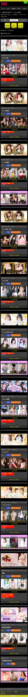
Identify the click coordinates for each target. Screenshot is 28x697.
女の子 (8, 8)
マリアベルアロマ (6, 504)
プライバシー (9, 691)
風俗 (5, 20)
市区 (14, 25)
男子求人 (19, 8)
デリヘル (3, 8)
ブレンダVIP (5, 280)
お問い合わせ (3, 691)
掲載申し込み (3, 693)
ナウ (2, 689)
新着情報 (13, 8)
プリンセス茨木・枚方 (7, 332)
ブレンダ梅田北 (6, 110)
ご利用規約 (16, 691)
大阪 (5, 689)
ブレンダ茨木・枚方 (7, 229)
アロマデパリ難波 (4, 547)
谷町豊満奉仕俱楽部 (7, 660)
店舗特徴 (7, 25)
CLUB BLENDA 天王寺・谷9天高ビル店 (14, 373)
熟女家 (2, 203)
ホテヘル (23, 20)
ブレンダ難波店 (6, 162)
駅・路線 (20, 25)
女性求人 (25, 8)
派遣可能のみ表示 (6, 33)
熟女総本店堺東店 (6, 627)
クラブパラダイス (4, 681)
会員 (25, 2)
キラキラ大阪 (5, 57)
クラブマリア (5, 452)
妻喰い (3, 573)
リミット (20, 203)
